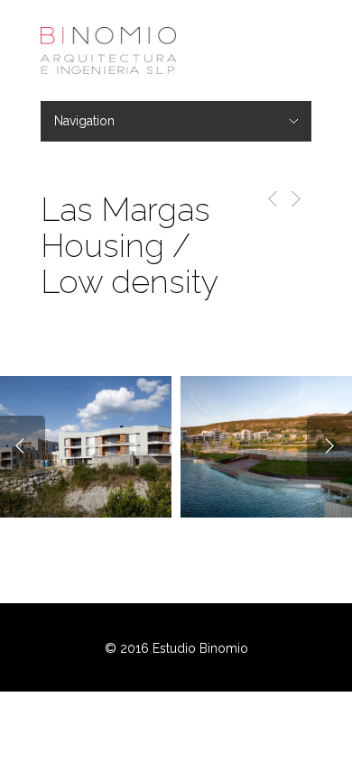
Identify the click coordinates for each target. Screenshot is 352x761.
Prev (22, 446)
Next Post (294, 198)
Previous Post (269, 198)
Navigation (84, 121)
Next (329, 446)
